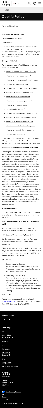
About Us (5, 341)
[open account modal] (34, 3)
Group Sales (6, 363)
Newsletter (6, 349)
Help (3, 331)
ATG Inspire (6, 353)
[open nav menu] (39, 3)
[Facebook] (9, 319)
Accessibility (6, 335)
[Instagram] (4, 319)
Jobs (3, 345)
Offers (4, 359)
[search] (29, 3)
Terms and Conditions (10, 26)
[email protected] (8, 301)
